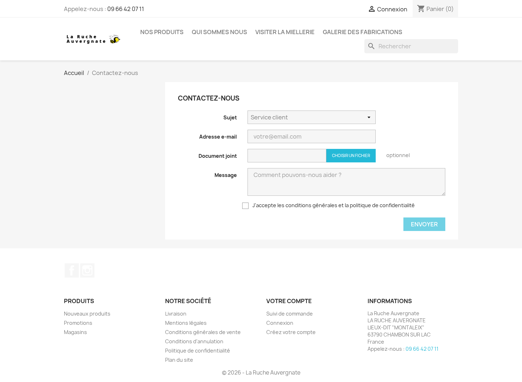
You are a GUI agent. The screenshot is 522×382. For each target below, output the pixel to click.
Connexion (279, 322)
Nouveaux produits (87, 313)
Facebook (72, 270)
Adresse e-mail (218, 136)
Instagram (87, 270)
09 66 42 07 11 (125, 9)
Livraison (175, 313)
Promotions (78, 322)
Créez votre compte (291, 332)
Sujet (230, 117)
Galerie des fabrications (362, 32)
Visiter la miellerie (285, 32)
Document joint (218, 155)
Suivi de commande (289, 313)
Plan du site (179, 359)
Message (225, 175)
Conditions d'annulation (194, 341)
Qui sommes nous (219, 32)
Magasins (75, 332)
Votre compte (289, 301)
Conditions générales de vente (203, 332)
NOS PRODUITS (162, 32)
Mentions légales (186, 322)
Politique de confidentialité (197, 350)
